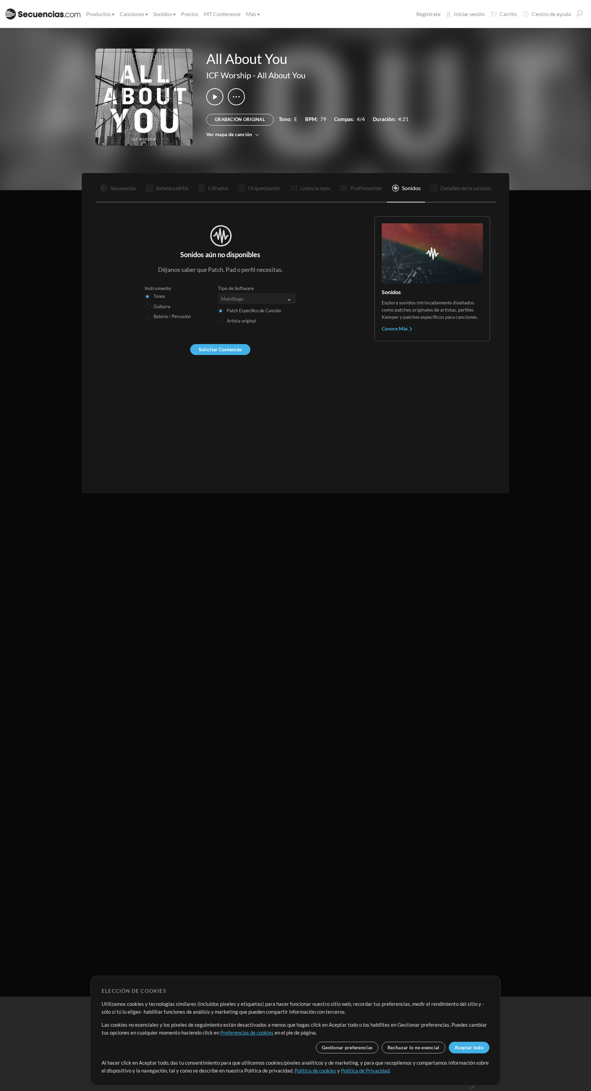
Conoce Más (395, 328)
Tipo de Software (236, 288)
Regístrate (428, 14)
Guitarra (162, 306)
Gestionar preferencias (347, 1047)
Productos (98, 14)
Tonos (159, 296)
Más (251, 14)
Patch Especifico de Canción (254, 310)
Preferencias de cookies (247, 1032)
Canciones (132, 14)
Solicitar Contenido (220, 349)
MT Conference (222, 14)
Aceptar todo (469, 1047)
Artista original (241, 321)
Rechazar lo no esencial (413, 1047)
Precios (189, 14)
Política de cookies (315, 1070)
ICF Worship (228, 75)
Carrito (508, 14)
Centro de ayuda (551, 14)
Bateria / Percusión (172, 316)
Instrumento (158, 288)
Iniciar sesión (469, 14)
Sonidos (162, 14)
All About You (281, 75)
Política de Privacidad (365, 1070)
